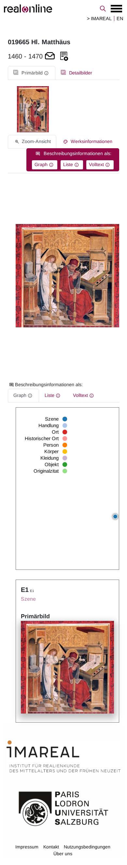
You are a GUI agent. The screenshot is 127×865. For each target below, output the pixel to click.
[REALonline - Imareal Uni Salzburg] (63, 8)
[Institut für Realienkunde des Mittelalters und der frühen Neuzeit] (63, 756)
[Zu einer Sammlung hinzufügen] (64, 56)
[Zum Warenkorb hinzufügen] (50, 56)
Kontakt (51, 846)
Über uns (62, 853)
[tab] (31, 73)
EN (120, 18)
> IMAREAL (99, 18)
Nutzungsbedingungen (87, 846)
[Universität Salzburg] (63, 808)
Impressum (26, 846)
